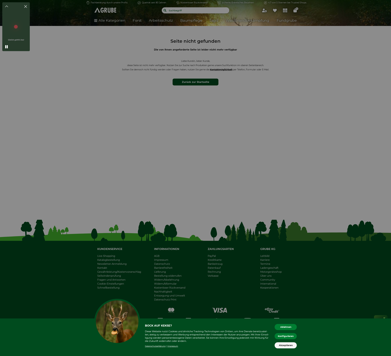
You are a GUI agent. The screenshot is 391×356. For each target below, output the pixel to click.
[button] (6, 46)
